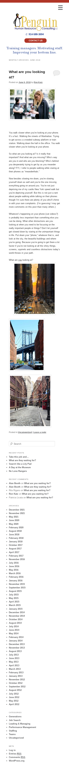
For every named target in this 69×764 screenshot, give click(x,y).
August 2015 (15, 591)
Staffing (13, 731)
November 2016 (17, 559)
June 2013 (14, 658)
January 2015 (15, 609)
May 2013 (13, 662)
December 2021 (17, 509)
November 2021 (17, 513)
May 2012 (13, 701)
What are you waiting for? (37, 483)
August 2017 (15, 548)
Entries (15, 753)
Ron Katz (38, 82)
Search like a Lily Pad (20, 464)
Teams (12, 734)
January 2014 (15, 640)
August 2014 (15, 623)
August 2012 (15, 690)
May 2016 (13, 570)
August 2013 (15, 651)
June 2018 (14, 534)
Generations (15, 716)
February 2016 (16, 577)
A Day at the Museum (20, 467)
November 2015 (17, 584)
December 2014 (17, 612)
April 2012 (14, 704)
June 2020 (14, 520)
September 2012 (17, 686)
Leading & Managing (19, 723)
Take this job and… (19, 457)
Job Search (15, 720)
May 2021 (13, 517)
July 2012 (14, 694)
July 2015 (14, 594)
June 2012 (14, 697)
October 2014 (15, 619)
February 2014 (16, 637)
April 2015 (14, 601)
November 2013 (17, 647)
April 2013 (14, 665)
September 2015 (17, 587)
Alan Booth (14, 483)
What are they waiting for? (22, 460)
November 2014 (17, 616)
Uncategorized (25, 432)
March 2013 (15, 669)
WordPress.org (16, 760)
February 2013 (16, 672)
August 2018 (15, 531)
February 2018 (16, 538)
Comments (17, 757)
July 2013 (14, 654)
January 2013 (15, 676)
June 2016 (14, 566)
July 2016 (14, 563)
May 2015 (13, 598)
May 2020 (13, 524)
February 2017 (16, 556)
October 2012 (15, 683)
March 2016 (15, 573)
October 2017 (15, 545)
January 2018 (15, 541)
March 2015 (15, 605)
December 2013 (17, 644)
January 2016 (15, 580)
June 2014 (14, 630)
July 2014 (14, 626)
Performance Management (22, 727)
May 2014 (13, 633)
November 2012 (17, 679)
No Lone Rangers (18, 471)
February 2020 (16, 527)
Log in (12, 750)
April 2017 (14, 552)
